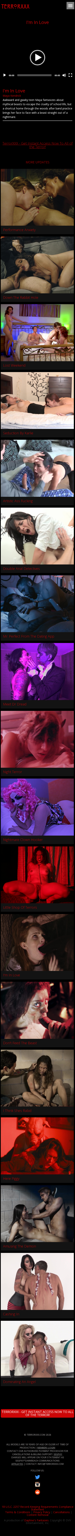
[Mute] (64, 75)
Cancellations (61, 1512)
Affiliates (17, 1464)
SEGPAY (58, 1454)
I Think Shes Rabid (17, 1110)
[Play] (5, 75)
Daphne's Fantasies (36, 1520)
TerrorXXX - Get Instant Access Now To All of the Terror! (37, 145)
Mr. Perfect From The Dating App (28, 636)
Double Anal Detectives (21, 568)
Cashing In (11, 1314)
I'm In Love (11, 975)
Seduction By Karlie (18, 433)
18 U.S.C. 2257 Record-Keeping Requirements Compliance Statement (37, 1508)
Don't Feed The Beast (20, 1043)
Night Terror (12, 771)
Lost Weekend (14, 365)
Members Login (46, 1447)
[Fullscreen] (70, 75)
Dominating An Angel (19, 1381)
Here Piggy (11, 1178)
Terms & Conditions (17, 1512)
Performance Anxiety (19, 229)
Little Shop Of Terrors (20, 907)
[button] (37, 57)
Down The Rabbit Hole (20, 297)
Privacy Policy (41, 1512)
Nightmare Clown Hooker (23, 839)
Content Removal (37, 1515)
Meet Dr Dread (15, 704)
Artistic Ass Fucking (18, 501)
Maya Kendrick (12, 95)
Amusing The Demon (19, 1246)
